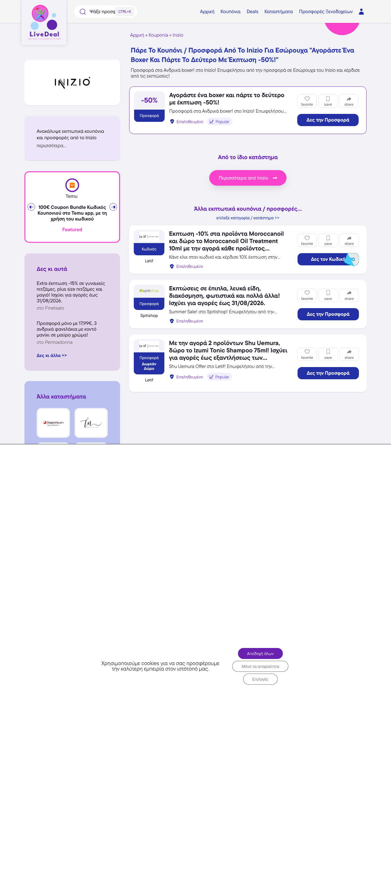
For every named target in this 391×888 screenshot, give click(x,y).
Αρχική (137, 34)
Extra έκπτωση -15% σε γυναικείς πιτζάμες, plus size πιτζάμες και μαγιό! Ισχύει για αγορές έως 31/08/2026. (71, 292)
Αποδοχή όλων (260, 653)
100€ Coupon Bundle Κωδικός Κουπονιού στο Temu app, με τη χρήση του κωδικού (72, 213)
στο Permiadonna (54, 342)
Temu (71, 196)
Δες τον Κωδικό (333, 259)
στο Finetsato (50, 307)
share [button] (348, 104)
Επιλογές (260, 679)
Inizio (178, 34)
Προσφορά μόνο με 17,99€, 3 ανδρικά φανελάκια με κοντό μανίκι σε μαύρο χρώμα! (67, 329)
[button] (72, 145)
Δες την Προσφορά (328, 120)
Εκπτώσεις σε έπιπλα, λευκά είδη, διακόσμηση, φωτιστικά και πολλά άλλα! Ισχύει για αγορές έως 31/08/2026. (224, 296)
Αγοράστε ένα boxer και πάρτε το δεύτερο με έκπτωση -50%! (226, 98)
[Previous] (31, 207)
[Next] (113, 207)
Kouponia (158, 34)
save (328, 104)
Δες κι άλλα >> (52, 355)
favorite (307, 104)
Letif (149, 261)
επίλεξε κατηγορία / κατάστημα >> (248, 218)
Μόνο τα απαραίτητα (260, 666)
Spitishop (149, 316)
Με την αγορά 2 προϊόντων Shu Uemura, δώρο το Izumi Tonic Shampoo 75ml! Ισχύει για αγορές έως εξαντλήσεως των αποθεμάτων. (228, 353)
